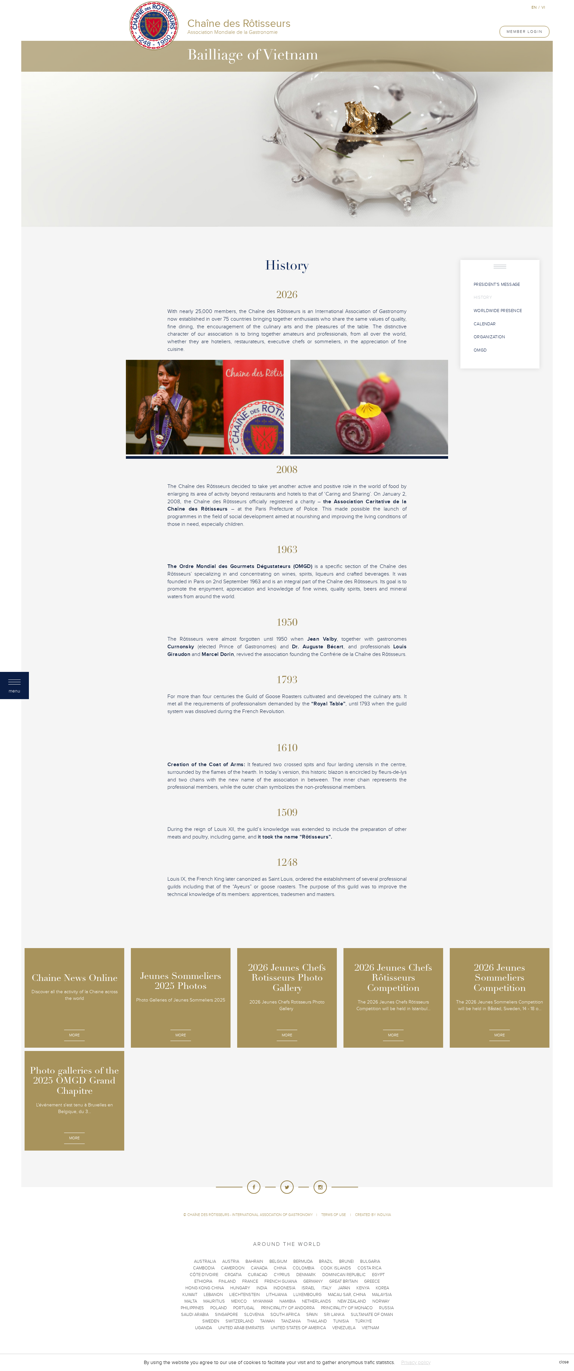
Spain (312, 1314)
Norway (381, 1301)
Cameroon (232, 1268)
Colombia (303, 1268)
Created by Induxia (373, 1215)
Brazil (326, 1261)
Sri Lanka (334, 1314)
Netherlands (316, 1301)
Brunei (346, 1261)
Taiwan (267, 1321)
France (250, 1281)
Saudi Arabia (195, 1314)
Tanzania (291, 1321)
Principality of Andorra (288, 1308)
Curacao (257, 1274)
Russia (386, 1308)
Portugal (244, 1308)
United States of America (298, 1328)
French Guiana (280, 1281)
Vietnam (370, 1328)
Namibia (287, 1301)
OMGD (480, 350)
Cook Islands (336, 1268)
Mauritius (214, 1301)
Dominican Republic (344, 1274)
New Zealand (351, 1301)
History (483, 297)
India (261, 1288)
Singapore (226, 1314)
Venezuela (343, 1328)
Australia (205, 1261)
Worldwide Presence (498, 310)
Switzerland (240, 1321)
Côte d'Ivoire (204, 1274)
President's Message (497, 284)
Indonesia (284, 1288)
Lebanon (213, 1294)
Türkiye (363, 1321)
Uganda (203, 1328)
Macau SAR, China (347, 1294)
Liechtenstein (244, 1294)
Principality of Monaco (347, 1308)
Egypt (378, 1274)
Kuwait (189, 1294)
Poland (218, 1308)
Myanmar (263, 1301)
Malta (190, 1301)
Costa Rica (369, 1268)
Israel (308, 1288)
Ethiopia (203, 1281)
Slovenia (254, 1314)
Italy (327, 1288)
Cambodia (204, 1268)
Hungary (240, 1288)
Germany (313, 1281)
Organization (489, 337)
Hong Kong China (204, 1288)
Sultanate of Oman (372, 1314)
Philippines (192, 1308)
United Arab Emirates (241, 1328)
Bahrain (254, 1261)
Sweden (210, 1321)
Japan (344, 1288)
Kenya (362, 1288)
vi (543, 7)
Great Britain (343, 1281)
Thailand (317, 1321)
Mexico (239, 1301)
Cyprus (282, 1274)
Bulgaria (370, 1261)
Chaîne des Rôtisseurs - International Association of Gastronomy (250, 1215)
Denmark (306, 1274)
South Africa (285, 1314)
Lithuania (276, 1294)
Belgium (278, 1261)
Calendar (485, 324)
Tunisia (341, 1321)
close (564, 1362)
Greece (372, 1281)
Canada (259, 1268)
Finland (227, 1281)
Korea (382, 1288)
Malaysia (382, 1294)
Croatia (233, 1274)
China (280, 1268)
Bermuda (303, 1261)
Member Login (524, 31)
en (533, 7)
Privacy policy (415, 1362)
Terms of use (334, 1215)
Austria (230, 1261)
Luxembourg (307, 1294)
